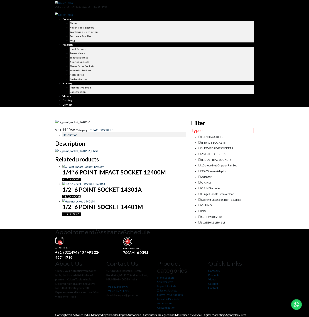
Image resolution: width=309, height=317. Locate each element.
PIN (203, 211)
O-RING (206, 205)
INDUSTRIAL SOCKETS (216, 159)
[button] (296, 304)
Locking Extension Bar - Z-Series (221, 199)
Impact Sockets (79, 57)
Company (67, 19)
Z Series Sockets (79, 61)
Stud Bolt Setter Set (213, 222)
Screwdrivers (77, 53)
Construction (78, 91)
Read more (71, 179)
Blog (72, 40)
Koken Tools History (82, 27)
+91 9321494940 (117, 286)
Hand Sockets (78, 48)
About (73, 23)
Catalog (67, 100)
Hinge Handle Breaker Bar (217, 194)
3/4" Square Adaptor (214, 171)
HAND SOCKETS (212, 136)
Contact (67, 104)
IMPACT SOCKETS (101, 130)
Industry (67, 83)
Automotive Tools (80, 87)
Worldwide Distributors (84, 31)
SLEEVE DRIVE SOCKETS (217, 148)
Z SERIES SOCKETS (213, 154)
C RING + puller (211, 188)
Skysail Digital (202, 314)
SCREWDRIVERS (211, 216)
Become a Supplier (80, 36)
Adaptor (206, 176)
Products (67, 44)
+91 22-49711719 (117, 290)
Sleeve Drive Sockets (82, 66)
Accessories (77, 74)
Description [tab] (70, 134)
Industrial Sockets (80, 70)
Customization (78, 78)
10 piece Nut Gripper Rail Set (219, 165)
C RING (206, 182)
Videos (66, 96)
